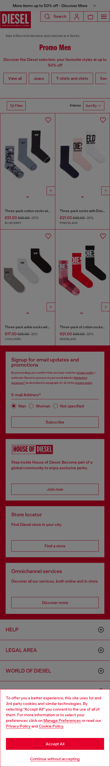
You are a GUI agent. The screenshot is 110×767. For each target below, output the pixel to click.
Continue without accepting (55, 759)
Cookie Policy (51, 726)
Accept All (55, 744)
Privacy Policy (18, 726)
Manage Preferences (62, 720)
